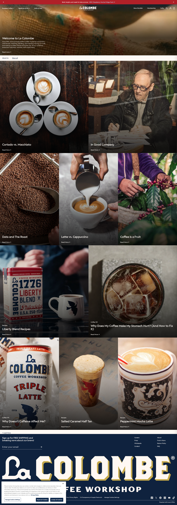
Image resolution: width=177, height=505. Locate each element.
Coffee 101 (94, 322)
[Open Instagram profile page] (165, 497)
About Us (5, 58)
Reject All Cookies (42, 499)
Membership (151, 8)
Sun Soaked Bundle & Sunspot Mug (98, 2)
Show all (15, 58)
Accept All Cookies (56, 499)
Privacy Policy (35, 495)
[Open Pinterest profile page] (160, 498)
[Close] (63, 483)
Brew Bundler (138, 8)
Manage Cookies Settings (111, 497)
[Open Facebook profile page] (152, 497)
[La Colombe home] (88, 8)
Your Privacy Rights (72, 497)
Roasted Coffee (7, 8)
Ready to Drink (23, 8)
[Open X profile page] (156, 498)
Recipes (4, 325)
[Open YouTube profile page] (169, 498)
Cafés (162, 8)
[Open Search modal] (167, 8)
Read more (6, 52)
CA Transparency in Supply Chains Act (91, 497)
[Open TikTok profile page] (174, 497)
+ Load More (6, 433)
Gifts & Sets (38, 8)
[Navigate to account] (170, 8)
